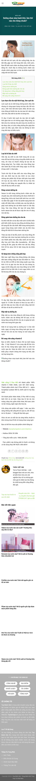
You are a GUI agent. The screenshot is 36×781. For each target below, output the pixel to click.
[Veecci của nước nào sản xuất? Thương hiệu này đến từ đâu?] (18, 516)
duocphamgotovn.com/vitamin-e (20, 429)
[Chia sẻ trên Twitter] (16, 451)
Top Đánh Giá (6, 705)
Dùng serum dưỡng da (9, 86)
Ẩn (23, 78)
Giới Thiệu (7, 755)
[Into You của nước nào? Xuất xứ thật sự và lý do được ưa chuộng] (18, 621)
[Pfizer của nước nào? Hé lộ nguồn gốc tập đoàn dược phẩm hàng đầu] (18, 595)
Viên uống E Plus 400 (9, 382)
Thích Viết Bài (27, 26)
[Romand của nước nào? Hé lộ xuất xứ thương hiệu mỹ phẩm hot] (18, 543)
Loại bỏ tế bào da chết (9, 84)
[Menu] (2, 3)
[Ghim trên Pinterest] (23, 451)
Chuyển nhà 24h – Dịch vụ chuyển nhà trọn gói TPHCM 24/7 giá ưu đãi (26, 495)
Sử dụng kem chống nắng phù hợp (13, 91)
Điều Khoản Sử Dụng (10, 758)
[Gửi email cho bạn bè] (19, 451)
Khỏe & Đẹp (18, 15)
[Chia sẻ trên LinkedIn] (26, 451)
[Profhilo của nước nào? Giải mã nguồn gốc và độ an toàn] (18, 569)
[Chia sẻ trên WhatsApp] (9, 451)
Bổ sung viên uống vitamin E (11, 96)
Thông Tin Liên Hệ (9, 765)
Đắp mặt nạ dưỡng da (9, 93)
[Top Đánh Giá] (18, 3)
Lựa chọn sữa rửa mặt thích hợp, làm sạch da (17, 82)
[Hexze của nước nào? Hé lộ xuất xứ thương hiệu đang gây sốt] (18, 648)
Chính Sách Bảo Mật (10, 762)
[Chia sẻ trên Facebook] (12, 451)
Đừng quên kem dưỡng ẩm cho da (13, 89)
